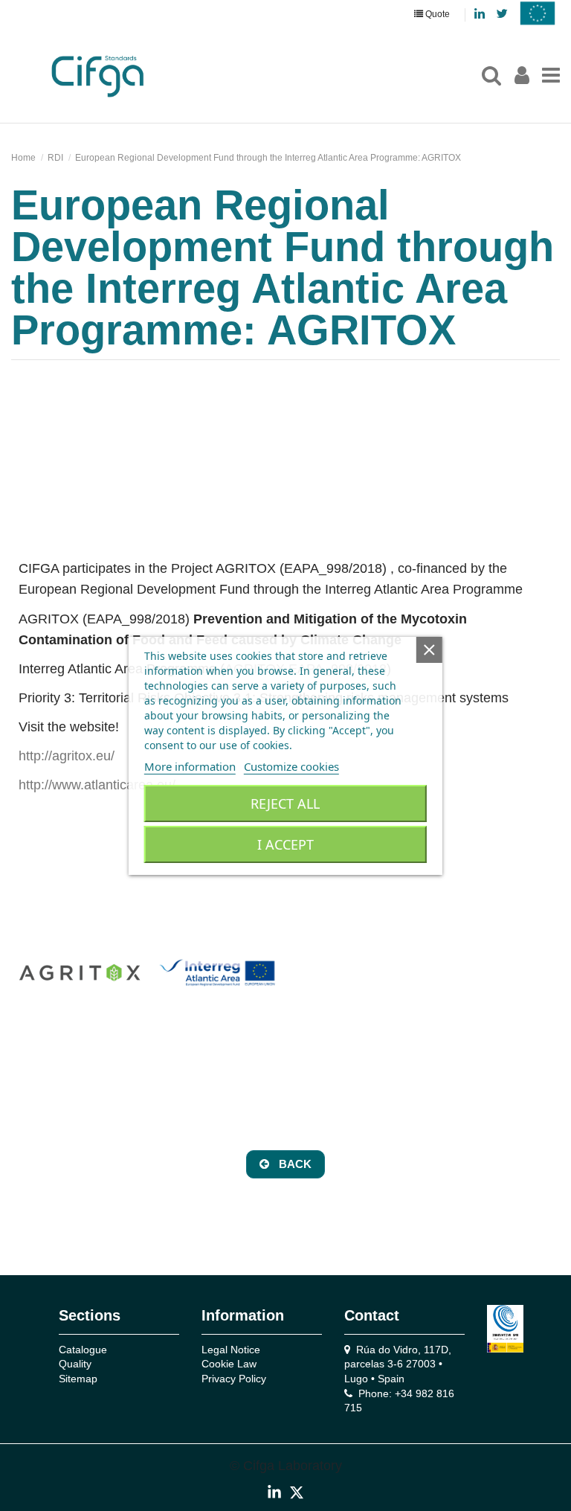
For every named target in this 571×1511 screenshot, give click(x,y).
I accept (285, 844)
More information (190, 766)
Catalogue (83, 1350)
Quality (75, 1364)
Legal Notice (230, 1350)
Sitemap (78, 1379)
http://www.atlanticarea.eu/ (97, 784)
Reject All (285, 803)
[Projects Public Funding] (537, 14)
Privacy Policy (233, 1379)
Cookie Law (229, 1364)
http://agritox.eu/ (66, 755)
